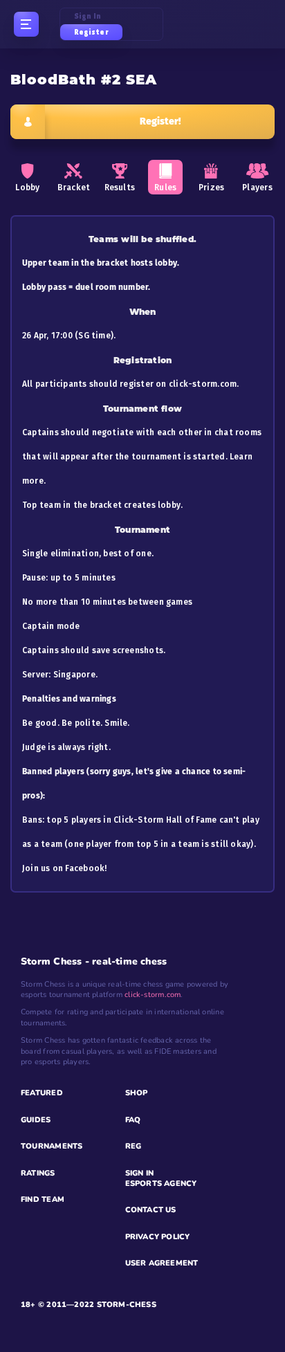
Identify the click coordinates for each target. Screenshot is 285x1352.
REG (133, 1146)
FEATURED (42, 1093)
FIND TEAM (42, 1199)
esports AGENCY (161, 1183)
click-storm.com (203, 384)
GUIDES (35, 1120)
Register (91, 32)
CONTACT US (150, 1210)
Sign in (88, 16)
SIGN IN (139, 1173)
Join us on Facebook (63, 868)
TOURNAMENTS (51, 1146)
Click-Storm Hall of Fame (165, 820)
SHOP (136, 1093)
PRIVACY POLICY (157, 1237)
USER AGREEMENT (162, 1263)
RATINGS (38, 1173)
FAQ (133, 1120)
